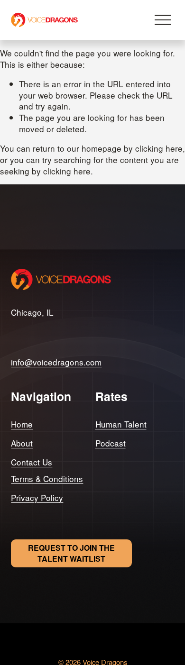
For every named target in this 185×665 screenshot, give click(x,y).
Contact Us (31, 462)
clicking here (159, 148)
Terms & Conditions (47, 478)
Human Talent (121, 424)
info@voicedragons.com (56, 362)
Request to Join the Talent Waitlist (71, 553)
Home (22, 424)
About (22, 443)
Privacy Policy (37, 497)
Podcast (110, 443)
